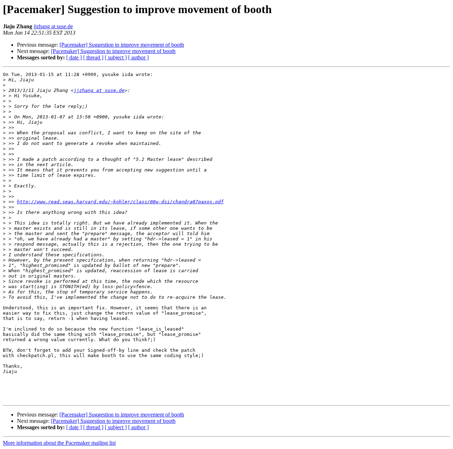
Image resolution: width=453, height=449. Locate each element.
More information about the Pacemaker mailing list (59, 443)
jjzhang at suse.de (53, 26)
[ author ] (138, 57)
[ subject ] (116, 57)
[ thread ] (93, 57)
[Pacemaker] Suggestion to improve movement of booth (121, 45)
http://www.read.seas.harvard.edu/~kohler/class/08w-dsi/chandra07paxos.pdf (120, 201)
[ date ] (74, 57)
